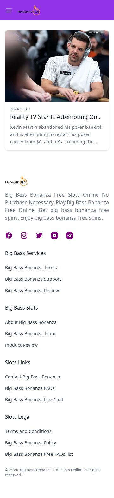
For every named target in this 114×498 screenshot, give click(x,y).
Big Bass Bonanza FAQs (30, 388)
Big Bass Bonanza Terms (31, 268)
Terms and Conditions (28, 431)
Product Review (21, 345)
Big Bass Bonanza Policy (30, 443)
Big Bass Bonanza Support (33, 279)
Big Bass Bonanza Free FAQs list (39, 454)
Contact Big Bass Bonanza (32, 377)
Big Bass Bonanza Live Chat (34, 399)
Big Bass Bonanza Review (32, 290)
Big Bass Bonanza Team (30, 334)
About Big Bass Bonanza (31, 322)
